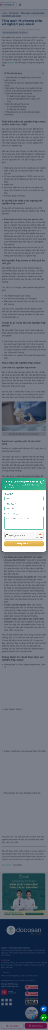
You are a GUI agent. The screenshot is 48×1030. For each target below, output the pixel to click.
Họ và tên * (8, 494)
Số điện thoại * (10, 504)
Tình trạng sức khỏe (12, 514)
